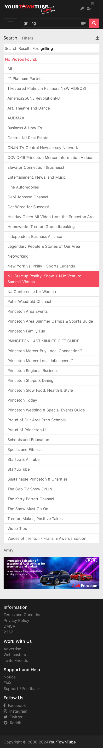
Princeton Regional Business (32, 370)
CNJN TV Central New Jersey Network (42, 147)
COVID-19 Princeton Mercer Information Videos (50, 157)
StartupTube (18, 469)
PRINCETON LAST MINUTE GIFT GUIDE (43, 340)
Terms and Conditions (23, 614)
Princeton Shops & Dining (30, 380)
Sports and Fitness (24, 449)
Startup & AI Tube (23, 459)
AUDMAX (15, 118)
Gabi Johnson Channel (27, 197)
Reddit (14, 722)
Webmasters (15, 654)
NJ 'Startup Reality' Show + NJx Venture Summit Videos (44, 278)
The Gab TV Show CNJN (29, 489)
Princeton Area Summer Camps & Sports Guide (50, 321)
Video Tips (17, 528)
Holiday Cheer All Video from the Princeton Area (51, 216)
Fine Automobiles (23, 187)
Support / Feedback (22, 688)
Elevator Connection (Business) (35, 167)
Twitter (15, 717)
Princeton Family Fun (26, 331)
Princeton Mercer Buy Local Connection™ (44, 350)
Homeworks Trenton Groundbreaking (41, 226)
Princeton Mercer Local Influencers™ (40, 360)
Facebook (16, 705)
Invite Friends (16, 660)
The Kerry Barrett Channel (30, 498)
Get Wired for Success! (28, 206)
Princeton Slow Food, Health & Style (40, 390)
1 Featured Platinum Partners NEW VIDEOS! (46, 88)
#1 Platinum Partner (25, 78)
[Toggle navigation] (10, 23)
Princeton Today (22, 400)
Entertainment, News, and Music (36, 177)
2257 (8, 632)
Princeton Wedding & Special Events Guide (46, 410)
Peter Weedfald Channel (29, 301)
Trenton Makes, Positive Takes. (35, 518)
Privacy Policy (16, 620)
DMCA (9, 626)
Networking (18, 256)
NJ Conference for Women (31, 291)
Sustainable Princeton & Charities (37, 479)
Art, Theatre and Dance (28, 108)
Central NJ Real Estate (27, 137)
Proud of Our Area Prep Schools (36, 419)
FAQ (7, 682)
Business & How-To (24, 127)
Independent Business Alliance (34, 236)
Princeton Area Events (27, 311)
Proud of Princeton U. (26, 429)
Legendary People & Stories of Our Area (43, 246)
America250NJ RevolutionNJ (33, 98)
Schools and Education (28, 439)
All (9, 68)
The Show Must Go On (27, 508)
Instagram (17, 711)
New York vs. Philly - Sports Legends (41, 266)
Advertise (12, 648)
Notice (10, 677)
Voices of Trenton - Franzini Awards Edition (46, 538)
